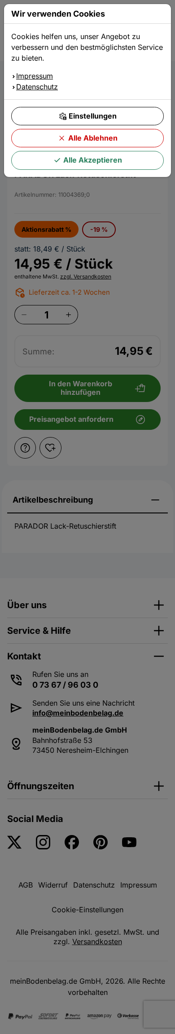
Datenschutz (37, 86)
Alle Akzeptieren (92, 159)
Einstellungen (93, 115)
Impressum (34, 75)
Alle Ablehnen (93, 137)
